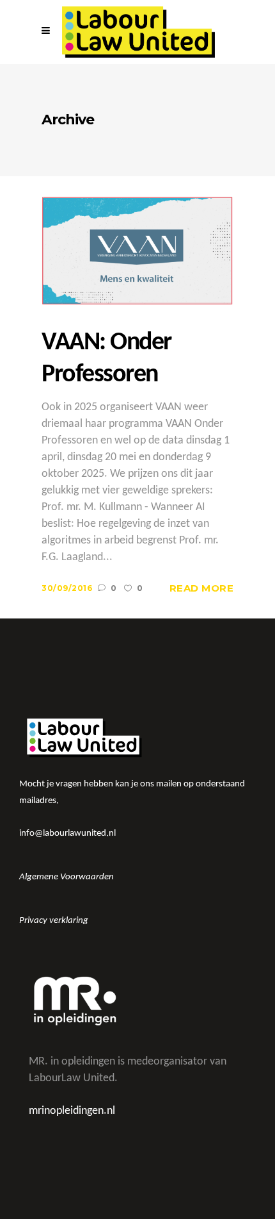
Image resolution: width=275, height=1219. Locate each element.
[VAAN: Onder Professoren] (137, 250)
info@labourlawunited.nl (67, 833)
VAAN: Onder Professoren (106, 359)
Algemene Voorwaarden (66, 877)
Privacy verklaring (53, 920)
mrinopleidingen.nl (72, 1111)
